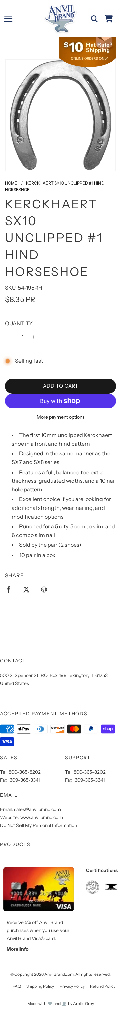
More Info (17, 949)
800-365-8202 (25, 772)
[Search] (94, 19)
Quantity (19, 323)
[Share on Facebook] (8, 589)
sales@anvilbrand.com (37, 809)
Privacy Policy (72, 986)
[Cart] (108, 19)
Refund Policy (102, 986)
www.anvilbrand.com (41, 817)
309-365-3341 (25, 780)
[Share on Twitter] (26, 589)
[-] (11, 337)
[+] (34, 337)
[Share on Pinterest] (44, 589)
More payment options (61, 417)
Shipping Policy (40, 986)
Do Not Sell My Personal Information (38, 825)
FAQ (17, 986)
